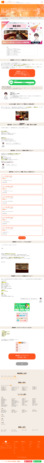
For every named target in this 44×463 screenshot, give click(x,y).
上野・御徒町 (15, 447)
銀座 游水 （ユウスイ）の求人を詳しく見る (22, 356)
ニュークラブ (23, 450)
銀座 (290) (3, 398)
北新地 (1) (3, 416)
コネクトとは (38, 443)
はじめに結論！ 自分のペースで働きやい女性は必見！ (14, 49)
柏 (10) (24, 412)
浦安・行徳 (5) (14, 412)
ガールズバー (23, 447)
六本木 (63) (13, 398)
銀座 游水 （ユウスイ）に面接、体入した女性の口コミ (14, 52)
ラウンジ (23, 446)
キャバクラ (23, 443)
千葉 (14, 453)
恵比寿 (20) (34, 398)
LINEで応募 (38, 461)
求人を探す (30, 443)
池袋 (14, 449)
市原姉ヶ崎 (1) (4, 412)
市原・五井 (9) (35, 411)
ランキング (30, 446)
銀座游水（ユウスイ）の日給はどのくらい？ (13, 54)
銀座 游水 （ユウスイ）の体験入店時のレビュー (13, 51)
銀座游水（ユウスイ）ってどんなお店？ (12, 53)
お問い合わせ (38, 447)
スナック (23, 449)
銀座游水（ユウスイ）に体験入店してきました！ (13, 48)
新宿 (14, 446)
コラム (30, 447)
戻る (22, 363)
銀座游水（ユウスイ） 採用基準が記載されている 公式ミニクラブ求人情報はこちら (22, 73)
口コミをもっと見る (22, 237)
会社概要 (38, 446)
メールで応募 (29, 461)
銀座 (14, 443)
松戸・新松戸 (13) (14, 411)
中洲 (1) (3, 420)
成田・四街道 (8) (25, 411)
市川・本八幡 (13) (4, 411)
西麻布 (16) (24, 398)
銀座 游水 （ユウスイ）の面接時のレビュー (12, 50)
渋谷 (14, 450)
